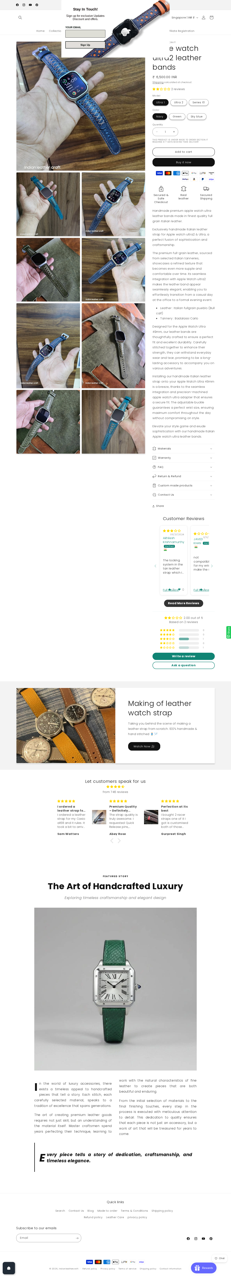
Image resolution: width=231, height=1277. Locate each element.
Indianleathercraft (69, 1268)
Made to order (107, 1211)
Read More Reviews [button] (183, 603)
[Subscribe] (77, 1238)
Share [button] (160, 506)
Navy (159, 116)
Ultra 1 (160, 102)
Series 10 (199, 102)
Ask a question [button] (183, 665)
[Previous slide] (155, 566)
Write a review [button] (183, 656)
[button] (20, 18)
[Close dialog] (166, 3)
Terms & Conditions (134, 1211)
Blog (91, 1211)
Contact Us (76, 1211)
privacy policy (137, 1217)
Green (177, 116)
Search (60, 1211)
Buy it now (183, 162)
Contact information (170, 1268)
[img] (172, 531)
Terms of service (127, 1268)
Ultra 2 (178, 102)
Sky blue (197, 116)
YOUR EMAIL (73, 27)
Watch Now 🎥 (144, 746)
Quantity (157, 124)
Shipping (158, 82)
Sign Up (85, 44)
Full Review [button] (171, 590)
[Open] (9, 1268)
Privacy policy (108, 1268)
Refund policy (93, 1217)
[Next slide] (212, 566)
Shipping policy (162, 1211)
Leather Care (115, 1217)
